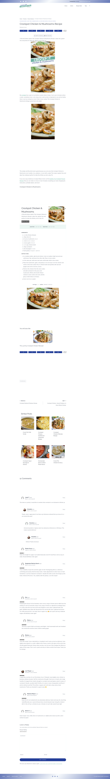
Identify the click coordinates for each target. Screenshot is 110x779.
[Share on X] (41, 31)
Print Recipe (48, 35)
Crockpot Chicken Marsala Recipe (58, 434)
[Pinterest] (26, 1)
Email (46, 754)
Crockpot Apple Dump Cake (84, 1)
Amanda (29, 509)
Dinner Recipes (31, 18)
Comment (23, 735)
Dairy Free (29, 21)
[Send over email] (58, 31)
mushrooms (22, 381)
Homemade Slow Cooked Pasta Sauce (41, 462)
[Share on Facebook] (24, 31)
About (71, 5)
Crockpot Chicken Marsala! (35, 346)
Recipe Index (79, 5)
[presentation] (27, 423)
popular (50, 21)
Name (22, 754)
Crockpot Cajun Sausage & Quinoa (27, 462)
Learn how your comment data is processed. (51, 763)
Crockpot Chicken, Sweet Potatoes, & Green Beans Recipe (56, 403)
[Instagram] (23, 1)
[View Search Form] (89, 5)
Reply (64, 497)
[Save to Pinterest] (32, 31)
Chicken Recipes (23, 21)
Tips (86, 5)
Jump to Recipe (39, 35)
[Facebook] (21, 1)
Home (66, 5)
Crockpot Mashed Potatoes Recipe (28, 402)
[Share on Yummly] (49, 31)
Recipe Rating (23, 729)
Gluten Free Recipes (43, 21)
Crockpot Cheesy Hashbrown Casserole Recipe (41, 436)
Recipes (25, 18)
